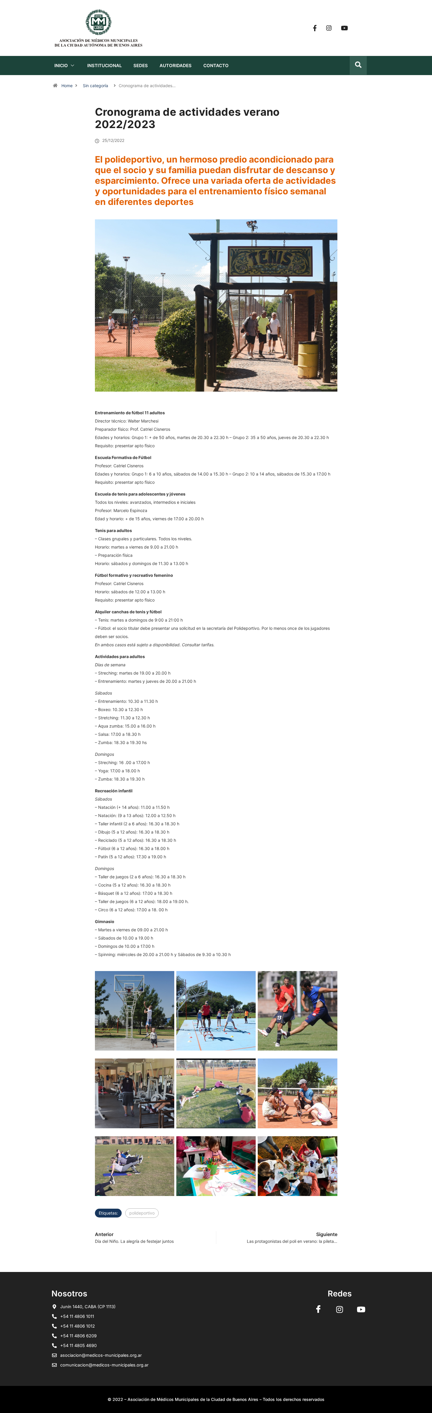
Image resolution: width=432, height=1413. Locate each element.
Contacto (216, 65)
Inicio (61, 65)
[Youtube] (344, 28)
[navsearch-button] (358, 65)
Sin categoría (95, 85)
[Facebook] (315, 28)
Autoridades (176, 65)
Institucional (104, 65)
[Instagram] (328, 28)
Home (67, 85)
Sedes (140, 65)
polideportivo (142, 1212)
